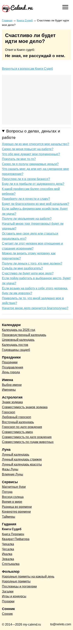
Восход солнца (13, 497)
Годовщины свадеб (16, 350)
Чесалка (8, 549)
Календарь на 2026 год (18, 330)
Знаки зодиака (12, 402)
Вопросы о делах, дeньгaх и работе (31, 134)
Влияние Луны (12, 474)
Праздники (10, 362)
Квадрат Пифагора (15, 539)
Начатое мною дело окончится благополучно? (35, 308)
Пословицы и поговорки (19, 586)
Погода (7, 491)
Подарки (8, 601)
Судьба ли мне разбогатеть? (22, 268)
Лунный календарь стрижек (22, 459)
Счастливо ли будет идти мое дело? (28, 273)
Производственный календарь (24, 335)
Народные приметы (16, 581)
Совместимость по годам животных (28, 442)
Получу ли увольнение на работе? (27, 218)
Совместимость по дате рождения (27, 437)
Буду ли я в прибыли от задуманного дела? (33, 183)
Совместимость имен (17, 432)
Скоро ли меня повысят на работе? (27, 149)
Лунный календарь (15, 454)
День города (11, 372)
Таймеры (8, 516)
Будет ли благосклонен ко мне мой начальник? (35, 203)
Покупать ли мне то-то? (19, 159)
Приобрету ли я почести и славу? (26, 198)
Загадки (7, 591)
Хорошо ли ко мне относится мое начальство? (35, 144)
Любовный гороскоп (16, 417)
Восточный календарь (18, 422)
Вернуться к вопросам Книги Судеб (27, 68)
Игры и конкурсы (14, 596)
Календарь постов (15, 344)
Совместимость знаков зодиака (24, 407)
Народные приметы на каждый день (28, 576)
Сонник (7, 613)
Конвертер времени (16, 511)
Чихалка (8, 544)
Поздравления (12, 367)
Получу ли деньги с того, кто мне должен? (32, 263)
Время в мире (12, 501)
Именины (9, 389)
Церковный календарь (18, 339)
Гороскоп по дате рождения (22, 427)
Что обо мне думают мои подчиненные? (31, 154)
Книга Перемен (13, 534)
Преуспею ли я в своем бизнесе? (26, 179)
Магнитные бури (14, 486)
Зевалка (8, 559)
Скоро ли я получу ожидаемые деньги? (30, 164)
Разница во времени (17, 506)
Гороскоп (8, 412)
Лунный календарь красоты (22, 464)
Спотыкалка (10, 564)
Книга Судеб (11, 529)
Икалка (7, 554)
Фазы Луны (10, 469)
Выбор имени (12, 384)
